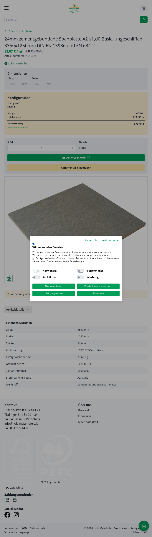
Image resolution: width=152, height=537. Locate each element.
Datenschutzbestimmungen (102, 240)
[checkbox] (80, 271)
